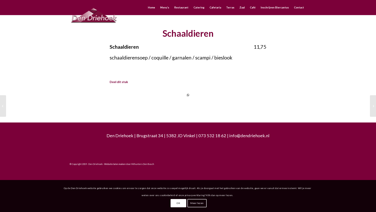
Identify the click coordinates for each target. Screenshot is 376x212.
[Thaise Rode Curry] (3, 106)
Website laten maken (115, 164)
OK (178, 203)
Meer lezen (197, 203)
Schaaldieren (188, 33)
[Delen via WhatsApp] (188, 95)
